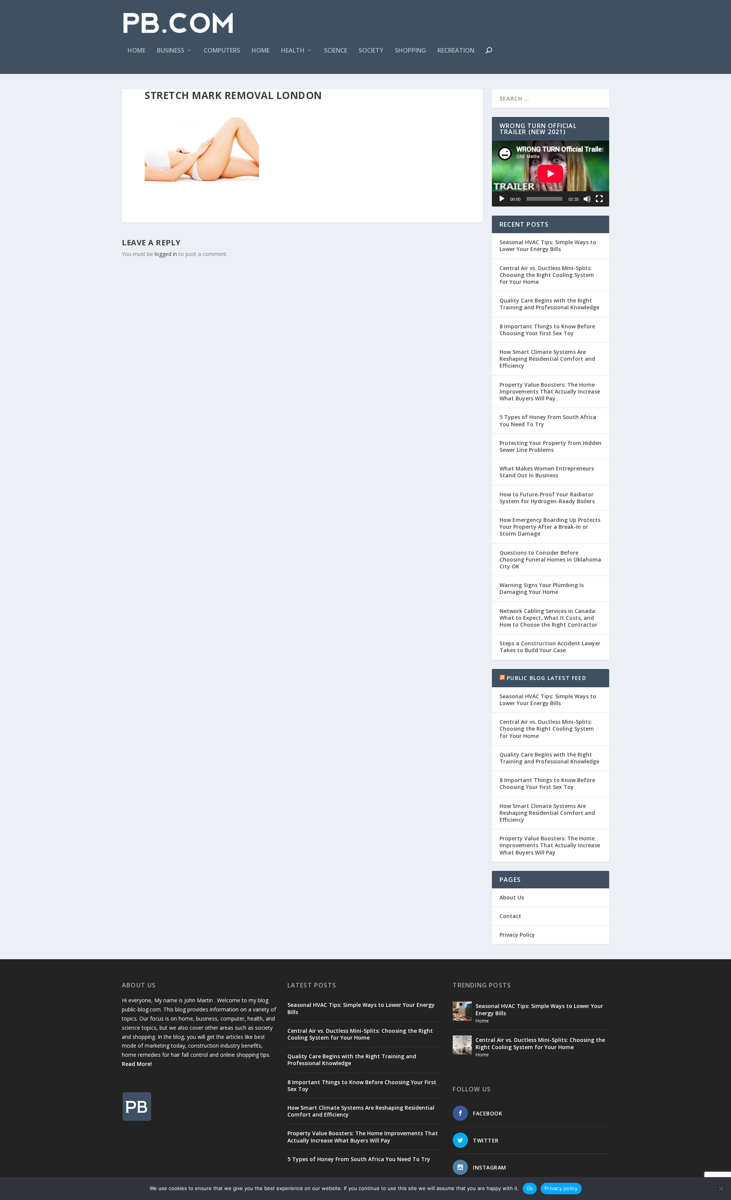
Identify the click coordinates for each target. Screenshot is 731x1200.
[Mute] (587, 199)
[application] (550, 173)
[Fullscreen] (599, 199)
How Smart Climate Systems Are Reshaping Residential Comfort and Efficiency (547, 358)
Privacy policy (561, 1188)
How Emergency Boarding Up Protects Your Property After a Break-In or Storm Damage (550, 526)
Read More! (137, 1063)
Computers (222, 50)
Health (293, 50)
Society (371, 50)
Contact (510, 916)
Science (335, 50)
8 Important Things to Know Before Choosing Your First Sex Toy (547, 330)
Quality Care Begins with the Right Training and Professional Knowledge (549, 304)
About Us (512, 897)
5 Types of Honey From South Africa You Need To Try (548, 420)
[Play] (502, 199)
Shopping (410, 50)
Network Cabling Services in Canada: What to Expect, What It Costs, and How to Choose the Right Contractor (548, 617)
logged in (166, 254)
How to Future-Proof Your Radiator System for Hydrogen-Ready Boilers (547, 498)
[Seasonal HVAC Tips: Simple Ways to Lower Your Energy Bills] (462, 1011)
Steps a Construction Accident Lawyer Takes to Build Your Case (550, 647)
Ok (530, 1188)
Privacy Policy (517, 934)
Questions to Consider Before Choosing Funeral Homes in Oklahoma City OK (550, 559)
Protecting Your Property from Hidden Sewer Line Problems (551, 446)
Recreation (455, 50)
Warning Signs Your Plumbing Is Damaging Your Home (542, 588)
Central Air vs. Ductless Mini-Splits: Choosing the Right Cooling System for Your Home (547, 274)
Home (136, 50)
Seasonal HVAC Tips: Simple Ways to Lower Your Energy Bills (548, 245)
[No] (720, 1188)
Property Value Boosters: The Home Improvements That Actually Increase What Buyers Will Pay (550, 391)
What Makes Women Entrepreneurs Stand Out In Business (547, 472)
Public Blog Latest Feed (546, 678)
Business (170, 50)
